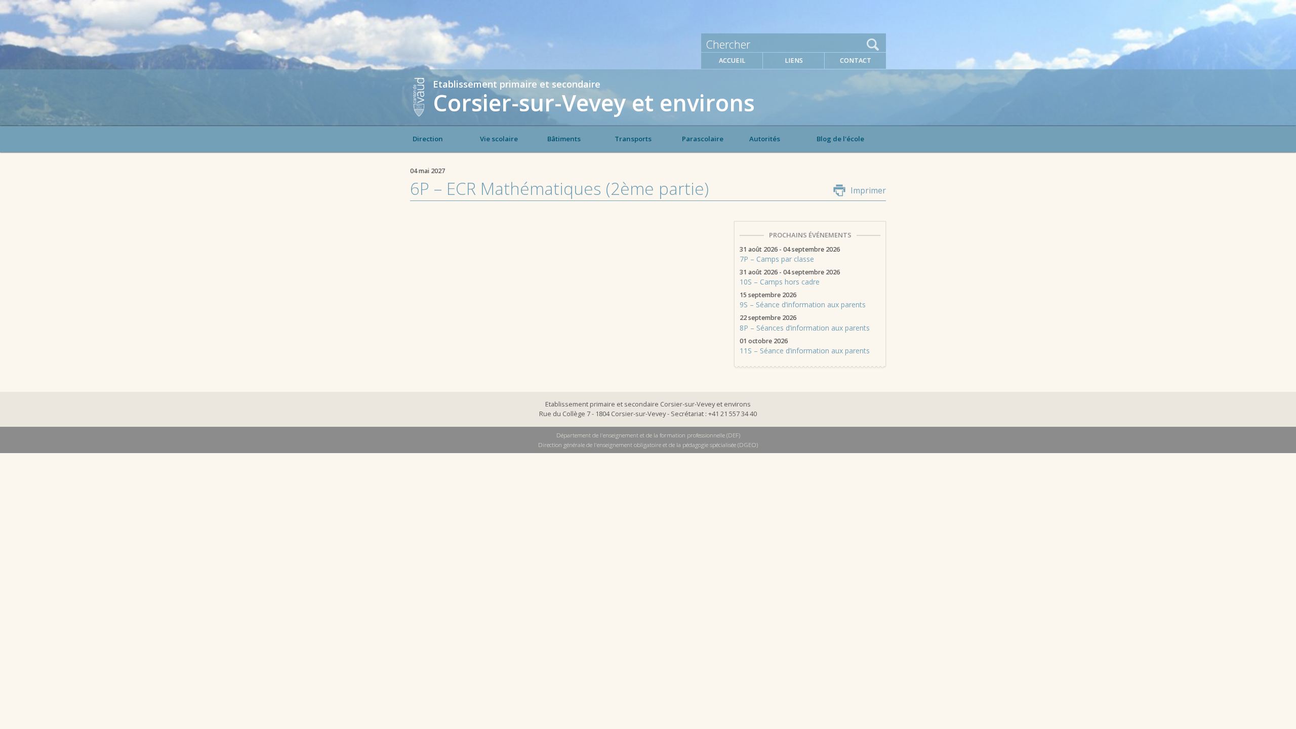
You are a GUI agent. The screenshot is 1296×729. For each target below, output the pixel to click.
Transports (633, 138)
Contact (855, 60)
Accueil (732, 60)
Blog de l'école (840, 138)
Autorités (764, 138)
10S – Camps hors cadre (790, 278)
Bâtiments (564, 138)
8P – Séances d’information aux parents (805, 323)
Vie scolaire (499, 138)
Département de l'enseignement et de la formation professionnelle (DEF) (648, 435)
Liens (794, 60)
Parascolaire (702, 138)
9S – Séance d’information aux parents (803, 300)
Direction (428, 138)
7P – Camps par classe (790, 255)
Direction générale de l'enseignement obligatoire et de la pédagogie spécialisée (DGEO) (648, 445)
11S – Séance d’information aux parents (805, 346)
